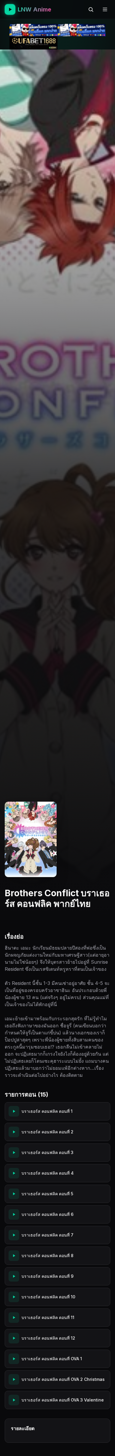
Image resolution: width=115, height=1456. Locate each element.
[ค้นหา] (91, 9)
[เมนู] (105, 9)
